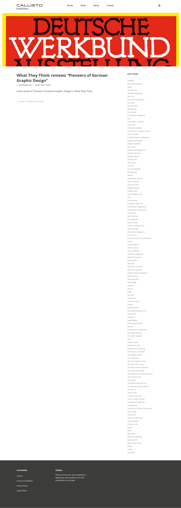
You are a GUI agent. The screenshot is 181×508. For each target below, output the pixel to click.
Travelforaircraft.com (136, 402)
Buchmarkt (131, 112)
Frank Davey (132, 200)
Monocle (130, 263)
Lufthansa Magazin (135, 254)
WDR (129, 430)
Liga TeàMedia (133, 251)
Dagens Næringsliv (135, 140)
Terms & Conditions (25, 481)
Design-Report (133, 156)
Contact (20, 476)
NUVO (129, 289)
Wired (129, 446)
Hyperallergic (132, 229)
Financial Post (133, 184)
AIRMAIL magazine (135, 93)
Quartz (130, 304)
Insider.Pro (131, 235)
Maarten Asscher (134, 257)
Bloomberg (131, 109)
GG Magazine (132, 219)
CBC (129, 118)
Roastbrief (131, 314)
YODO (129, 449)
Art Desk (130, 103)
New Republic (133, 279)
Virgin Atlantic (133, 421)
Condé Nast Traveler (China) (139, 131)
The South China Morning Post (140, 374)
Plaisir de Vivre (133, 301)
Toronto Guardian (134, 396)
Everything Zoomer (135, 178)
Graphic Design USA (135, 226)
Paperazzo (131, 298)
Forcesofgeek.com (134, 194)
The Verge (131, 380)
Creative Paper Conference (138, 137)
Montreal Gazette (134, 270)
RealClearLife (132, 307)
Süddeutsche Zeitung (136, 348)
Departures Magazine (136, 150)
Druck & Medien (134, 169)
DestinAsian (132, 159)
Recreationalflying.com (136, 311)
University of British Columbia (139, 408)
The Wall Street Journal (136, 383)
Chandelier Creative (135, 121)
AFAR (129, 87)
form (129, 197)
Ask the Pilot (132, 106)
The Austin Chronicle (136, 351)
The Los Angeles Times (136, 361)
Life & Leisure (133, 248)
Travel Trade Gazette (136, 399)
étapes (130, 175)
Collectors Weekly (134, 128)
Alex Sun (131, 96)
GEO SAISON (132, 216)
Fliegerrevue (132, 191)
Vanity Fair (131, 415)
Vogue (129, 427)
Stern (129, 339)
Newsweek (131, 282)
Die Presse (131, 162)
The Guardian (133, 358)
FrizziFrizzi (131, 213)
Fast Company (133, 181)
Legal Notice (22, 490)
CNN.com (131, 125)
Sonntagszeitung (134, 333)
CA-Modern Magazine (136, 115)
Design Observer (134, 153)
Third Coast (132, 392)
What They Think (42, 85)
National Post (132, 276)
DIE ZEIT (130, 166)
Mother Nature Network (137, 273)
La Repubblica (133, 244)
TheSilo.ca (131, 389)
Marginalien (132, 260)
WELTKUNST (132, 440)
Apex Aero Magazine (135, 99)
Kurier (130, 241)
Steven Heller (132, 342)
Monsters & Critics (135, 266)
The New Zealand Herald (137, 367)
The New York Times (135, 364)
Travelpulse (132, 405)
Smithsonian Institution (137, 329)
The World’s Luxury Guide (137, 386)
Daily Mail (131, 147)
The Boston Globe (134, 355)
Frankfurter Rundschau (137, 210)
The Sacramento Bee (135, 370)
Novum (130, 285)
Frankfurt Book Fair (135, 203)
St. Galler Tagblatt (134, 336)
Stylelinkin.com (133, 345)
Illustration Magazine (136, 232)
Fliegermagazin (133, 188)
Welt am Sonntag (134, 437)
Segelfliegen (132, 320)
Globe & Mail (132, 222)
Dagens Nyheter (134, 143)
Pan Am (130, 295)
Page (129, 292)
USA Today (131, 411)
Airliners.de (132, 90)
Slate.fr (130, 326)
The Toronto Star (134, 377)
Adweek (130, 80)
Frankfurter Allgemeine (137, 207)
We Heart (131, 434)
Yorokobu (131, 452)
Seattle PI (131, 317)
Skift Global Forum (135, 323)
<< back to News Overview (30, 101)
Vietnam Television (135, 418)
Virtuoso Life (132, 424)
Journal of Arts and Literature (139, 238)
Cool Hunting (132, 134)
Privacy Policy (22, 486)
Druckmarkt (132, 172)
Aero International (134, 84)
